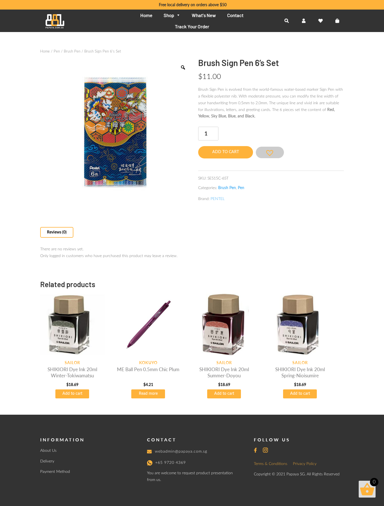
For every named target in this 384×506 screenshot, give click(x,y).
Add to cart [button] (72, 394)
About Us (48, 451)
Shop (169, 15)
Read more (148, 394)
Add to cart (225, 152)
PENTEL (218, 199)
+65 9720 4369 (170, 463)
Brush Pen (72, 51)
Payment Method (55, 472)
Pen (57, 51)
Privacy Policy (305, 464)
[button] (270, 152)
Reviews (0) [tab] (57, 232)
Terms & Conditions (270, 464)
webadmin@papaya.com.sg (181, 451)
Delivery (47, 461)
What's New (204, 15)
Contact (235, 15)
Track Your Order (192, 26)
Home (146, 15)
